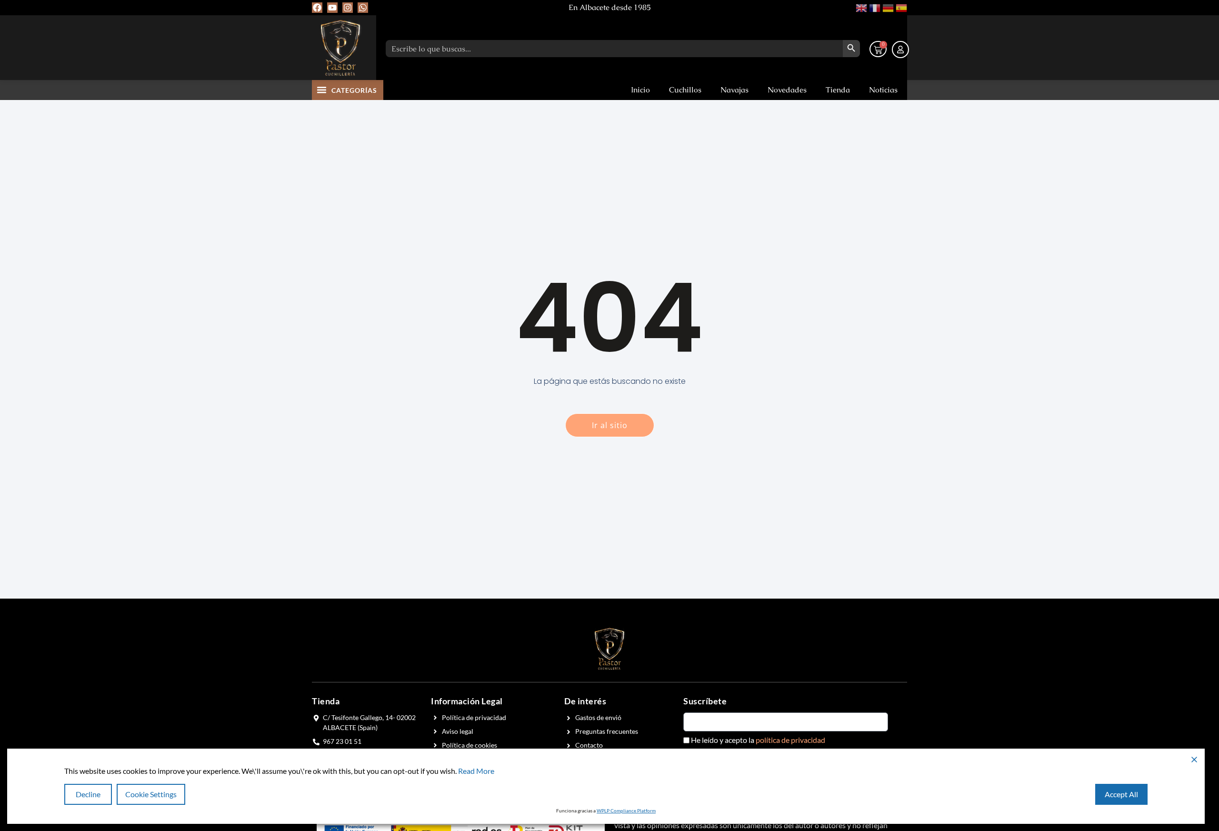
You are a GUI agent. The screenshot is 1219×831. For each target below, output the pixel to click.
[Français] (873, 6)
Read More (476, 770)
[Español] (900, 6)
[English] (860, 6)
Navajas (734, 90)
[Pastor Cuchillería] (340, 47)
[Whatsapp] (363, 7)
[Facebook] (317, 7)
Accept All (1121, 794)
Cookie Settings (151, 794)
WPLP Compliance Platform (626, 810)
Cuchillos (685, 90)
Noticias (883, 90)
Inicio (640, 90)
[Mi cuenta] (900, 49)
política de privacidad (790, 739)
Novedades (787, 90)
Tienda (838, 90)
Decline (88, 794)
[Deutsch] (887, 6)
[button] (322, 89)
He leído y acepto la (758, 740)
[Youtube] (332, 7)
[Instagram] (347, 7)
